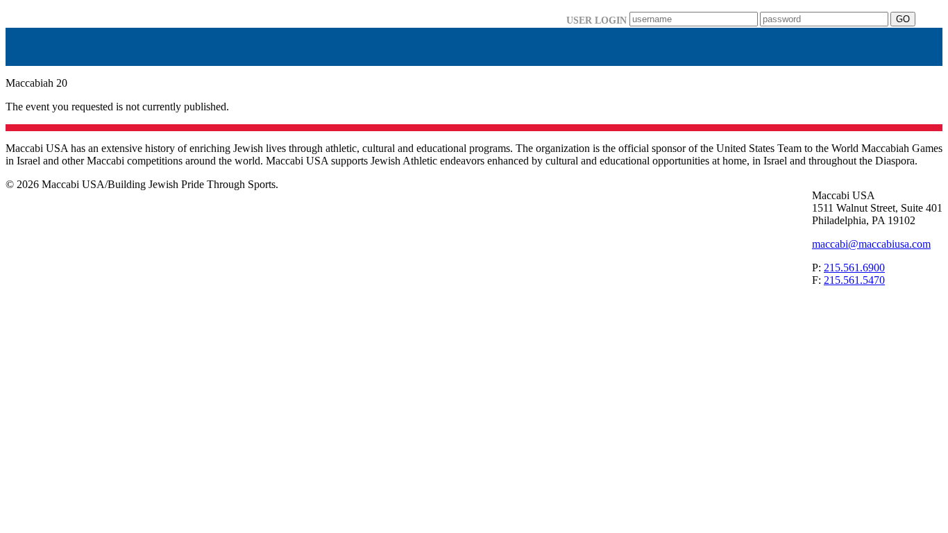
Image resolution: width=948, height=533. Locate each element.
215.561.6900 (854, 267)
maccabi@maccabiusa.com (871, 244)
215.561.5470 (854, 280)
